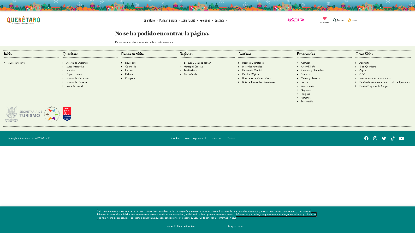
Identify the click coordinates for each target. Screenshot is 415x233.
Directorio (216, 138)
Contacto (232, 138)
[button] (151, 20)
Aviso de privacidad (195, 138)
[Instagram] (375, 138)
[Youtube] (401, 138)
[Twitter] (383, 138)
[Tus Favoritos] (325, 18)
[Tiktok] (392, 138)
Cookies (176, 138)
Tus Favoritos (325, 22)
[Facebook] (366, 138)
